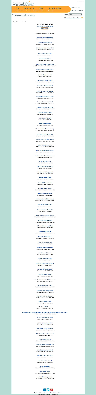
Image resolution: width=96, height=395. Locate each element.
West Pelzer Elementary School (44, 334)
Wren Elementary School (45, 361)
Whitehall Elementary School (45, 350)
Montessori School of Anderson (45, 199)
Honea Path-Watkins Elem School (45, 150)
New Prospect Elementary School (45, 215)
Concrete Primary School (45, 112)
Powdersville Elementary (45, 258)
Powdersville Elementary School (45, 264)
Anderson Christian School (45, 42)
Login (78, 1)
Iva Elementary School (45, 161)
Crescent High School (45, 118)
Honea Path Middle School (45, 145)
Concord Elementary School (45, 102)
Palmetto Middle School (44, 237)
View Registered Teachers (42, 26)
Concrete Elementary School (45, 107)
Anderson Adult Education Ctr (45, 37)
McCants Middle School (44, 188)
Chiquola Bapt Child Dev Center (45, 96)
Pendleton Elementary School (45, 247)
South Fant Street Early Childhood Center (44, 280)
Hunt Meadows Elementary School (44, 156)
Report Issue (47, 392)
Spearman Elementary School (45, 290)
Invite (39, 392)
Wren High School (45, 366)
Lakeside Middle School (45, 177)
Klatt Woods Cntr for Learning (45, 166)
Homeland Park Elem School (45, 134)
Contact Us (52, 392)
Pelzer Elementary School (45, 242)
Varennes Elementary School (45, 323)
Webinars (36, 11)
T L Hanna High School (45, 307)
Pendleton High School (45, 253)
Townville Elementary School (45, 317)
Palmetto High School (45, 231)
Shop (41, 8)
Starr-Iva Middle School (44, 301)
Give (17, 8)
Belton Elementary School (45, 53)
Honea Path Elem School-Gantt (45, 139)
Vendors (42, 392)
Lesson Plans (19, 11)
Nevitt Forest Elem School (45, 204)
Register (81, 1)
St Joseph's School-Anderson (45, 296)
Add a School (50, 26)
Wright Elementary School (45, 377)
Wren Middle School (45, 371)
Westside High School (45, 339)
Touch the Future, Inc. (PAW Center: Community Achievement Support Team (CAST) (45, 312)
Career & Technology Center (45, 80)
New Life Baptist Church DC (45, 210)
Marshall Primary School (44, 183)
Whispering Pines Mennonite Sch (45, 344)
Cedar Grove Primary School (45, 86)
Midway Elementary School (45, 193)
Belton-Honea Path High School (45, 64)
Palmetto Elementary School (45, 226)
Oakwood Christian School (45, 220)
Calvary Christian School (44, 75)
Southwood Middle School (45, 285)
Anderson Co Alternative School (45, 48)
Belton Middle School (45, 59)
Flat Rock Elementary (45, 123)
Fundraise (29, 8)
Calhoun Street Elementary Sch (44, 69)
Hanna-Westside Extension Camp (45, 129)
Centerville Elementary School (45, 91)
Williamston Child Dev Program (45, 355)
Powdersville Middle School (45, 269)
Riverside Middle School (44, 274)
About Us (50, 11)
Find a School (55, 8)
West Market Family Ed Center (45, 328)
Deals (43, 11)
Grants (28, 11)
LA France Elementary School (45, 172)
